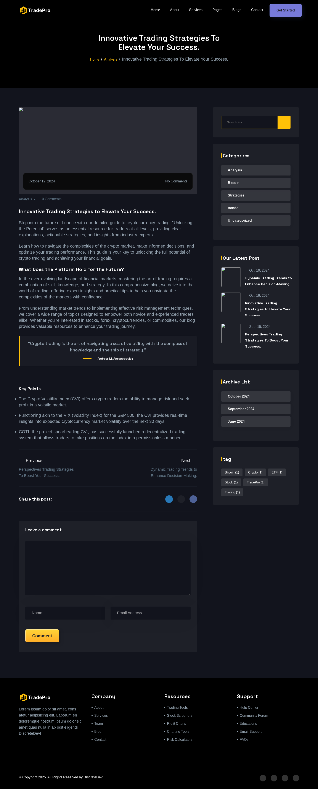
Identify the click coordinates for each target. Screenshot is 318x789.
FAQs (244, 739)
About (174, 10)
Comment (42, 635)
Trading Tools (177, 707)
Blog (97, 731)
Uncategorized (240, 220)
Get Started (285, 10)
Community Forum (254, 715)
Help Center (249, 707)
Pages (217, 10)
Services (195, 10)
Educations (248, 723)
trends (233, 208)
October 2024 (239, 396)
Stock (231, 482)
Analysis (110, 59)
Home (155, 10)
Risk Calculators (179, 739)
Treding (232, 492)
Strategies (236, 195)
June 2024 (236, 421)
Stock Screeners (179, 715)
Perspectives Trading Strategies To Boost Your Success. (267, 340)
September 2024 (241, 409)
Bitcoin (233, 183)
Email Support (251, 731)
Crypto (255, 472)
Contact (257, 10)
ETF (276, 472)
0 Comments (51, 199)
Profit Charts (176, 723)
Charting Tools (178, 731)
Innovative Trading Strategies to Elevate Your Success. (268, 309)
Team (98, 723)
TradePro (256, 482)
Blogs (236, 10)
